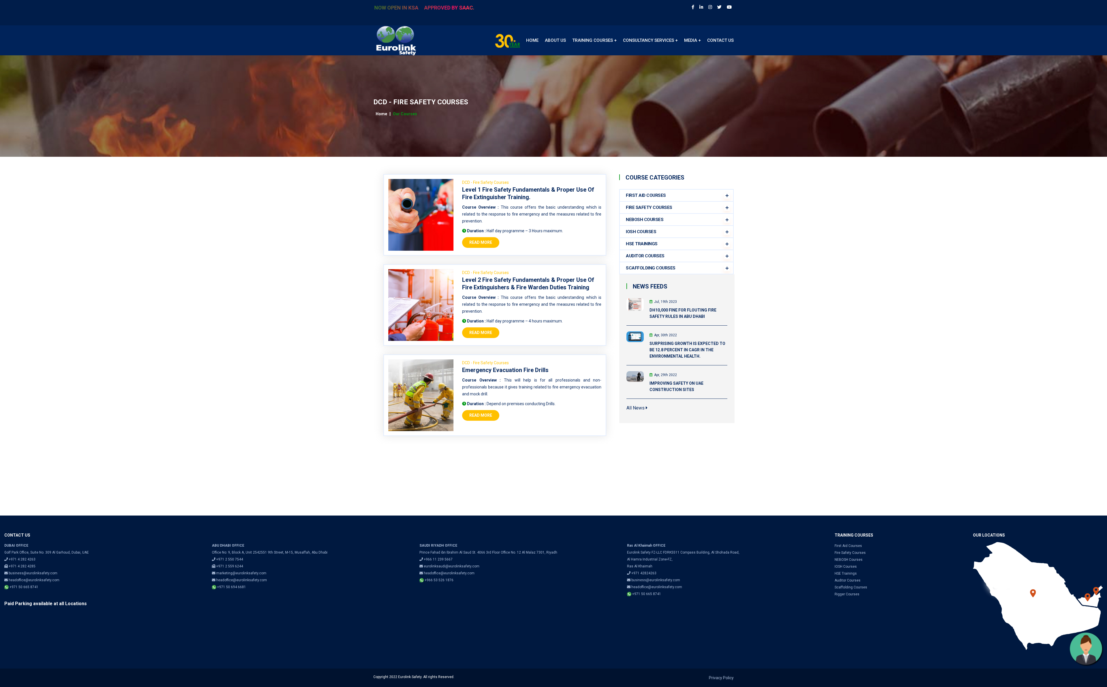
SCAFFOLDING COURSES (650, 268)
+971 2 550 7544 (229, 559)
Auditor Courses (848, 580)
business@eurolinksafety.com (33, 573)
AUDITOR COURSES (645, 255)
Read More (480, 242)
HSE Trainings (846, 573)
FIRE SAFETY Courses (649, 207)
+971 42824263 (643, 573)
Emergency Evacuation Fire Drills (505, 370)
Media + (692, 40)
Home (532, 40)
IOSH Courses (641, 231)
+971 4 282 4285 (21, 566)
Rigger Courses (847, 594)
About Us (555, 40)
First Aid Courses (848, 546)
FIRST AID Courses (646, 195)
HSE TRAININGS (642, 243)
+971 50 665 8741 (23, 587)
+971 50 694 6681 (231, 587)
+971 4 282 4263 (21, 559)
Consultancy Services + (650, 40)
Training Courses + (594, 40)
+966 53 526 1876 (438, 580)
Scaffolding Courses (851, 587)
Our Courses (405, 114)
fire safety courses (850, 553)
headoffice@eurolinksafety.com (34, 580)
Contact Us (720, 40)
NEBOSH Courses (644, 219)
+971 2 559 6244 (229, 566)
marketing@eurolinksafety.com (241, 573)
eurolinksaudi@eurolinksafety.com (451, 566)
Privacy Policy (721, 677)
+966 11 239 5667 (438, 559)
